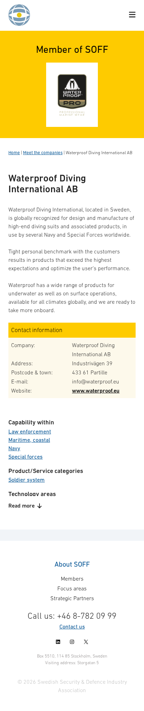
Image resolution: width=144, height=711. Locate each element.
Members (72, 578)
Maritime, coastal (29, 440)
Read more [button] (21, 505)
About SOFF (72, 564)
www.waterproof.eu (96, 390)
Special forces (25, 456)
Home (14, 152)
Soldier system (26, 479)
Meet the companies (43, 152)
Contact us (72, 626)
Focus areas (72, 588)
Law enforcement (29, 431)
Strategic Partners (72, 598)
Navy (14, 448)
